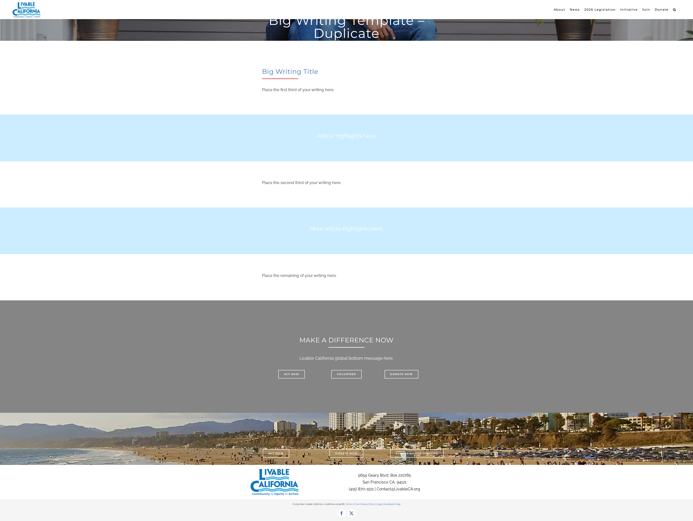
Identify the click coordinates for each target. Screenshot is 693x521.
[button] (674, 9)
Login (379, 504)
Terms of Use (352, 504)
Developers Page (392, 504)
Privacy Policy (368, 504)
